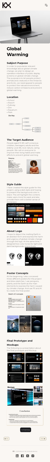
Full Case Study (25, 429)
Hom (42, 438)
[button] (46, 5)
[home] (6, 5)
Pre (7, 438)
